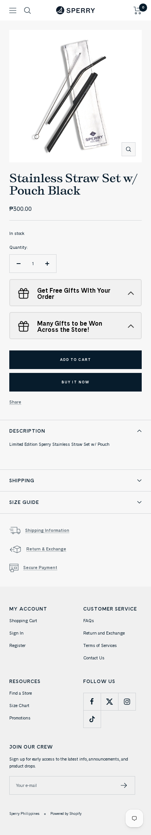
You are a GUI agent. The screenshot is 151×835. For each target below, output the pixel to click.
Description (27, 430)
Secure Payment (40, 567)
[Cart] (138, 10)
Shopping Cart (23, 621)
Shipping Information (47, 530)
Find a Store (20, 693)
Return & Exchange (46, 549)
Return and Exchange (104, 633)
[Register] (124, 785)
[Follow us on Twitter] (109, 701)
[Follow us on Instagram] (127, 701)
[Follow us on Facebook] (92, 701)
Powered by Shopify (66, 813)
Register (17, 645)
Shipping (21, 480)
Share (15, 402)
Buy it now (75, 382)
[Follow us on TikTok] (92, 719)
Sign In (16, 633)
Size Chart (19, 705)
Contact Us (94, 658)
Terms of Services (100, 645)
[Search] (27, 10)
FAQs (88, 621)
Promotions (20, 718)
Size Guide (24, 502)
